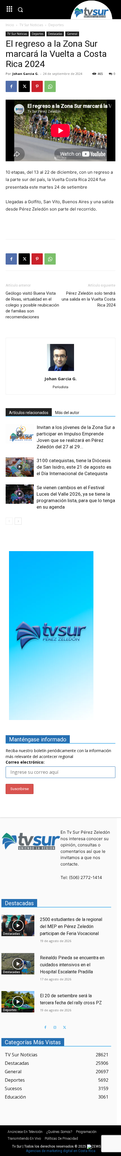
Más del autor (67, 412)
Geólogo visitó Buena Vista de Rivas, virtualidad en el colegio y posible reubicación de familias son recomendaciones (32, 305)
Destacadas (55, 34)
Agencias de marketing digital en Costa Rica (60, 1151)
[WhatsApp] (50, 86)
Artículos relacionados (28, 412)
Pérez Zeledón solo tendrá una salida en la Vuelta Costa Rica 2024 (88, 299)
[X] (24, 86)
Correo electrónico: (25, 762)
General (72, 34)
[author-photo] (60, 370)
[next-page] (18, 521)
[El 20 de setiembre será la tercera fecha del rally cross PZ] (17, 1001)
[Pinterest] (37, 86)
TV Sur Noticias (31, 25)
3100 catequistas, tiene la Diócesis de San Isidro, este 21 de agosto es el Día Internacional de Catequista (74, 467)
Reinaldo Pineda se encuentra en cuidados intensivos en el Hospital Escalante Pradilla (72, 964)
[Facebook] (11, 86)
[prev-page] (9, 521)
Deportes (56, 25)
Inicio (10, 25)
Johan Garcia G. (25, 73)
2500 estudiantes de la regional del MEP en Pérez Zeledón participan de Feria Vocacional (71, 926)
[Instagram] (54, 1027)
